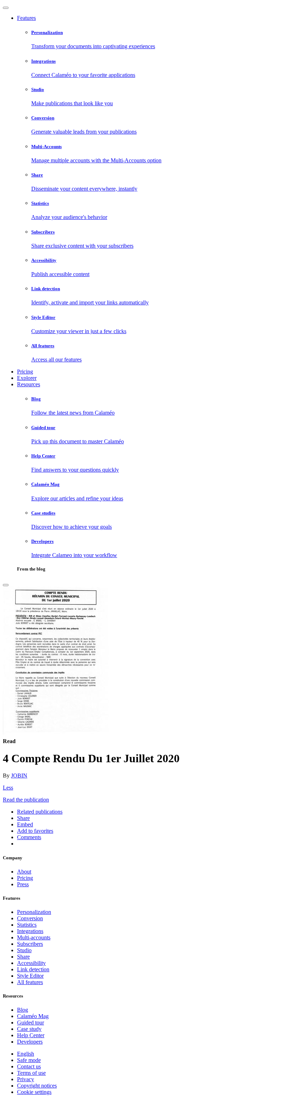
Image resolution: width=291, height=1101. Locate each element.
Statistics (27, 925)
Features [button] (26, 18)
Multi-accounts (33, 937)
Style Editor (30, 976)
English (25, 1054)
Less (8, 788)
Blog (22, 1010)
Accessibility (31, 963)
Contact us (29, 1066)
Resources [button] (28, 384)
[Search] (6, 585)
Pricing (25, 372)
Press (23, 884)
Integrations (30, 931)
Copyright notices (37, 1086)
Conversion (30, 918)
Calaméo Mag (33, 1016)
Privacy (25, 1079)
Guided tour (30, 1022)
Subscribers (30, 944)
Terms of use (31, 1073)
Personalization (34, 912)
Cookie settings (34, 1092)
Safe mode (29, 1060)
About (24, 872)
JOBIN (19, 776)
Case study (29, 1029)
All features (30, 982)
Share (23, 957)
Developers (30, 1042)
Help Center (30, 1035)
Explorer (27, 378)
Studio (24, 950)
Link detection (33, 969)
